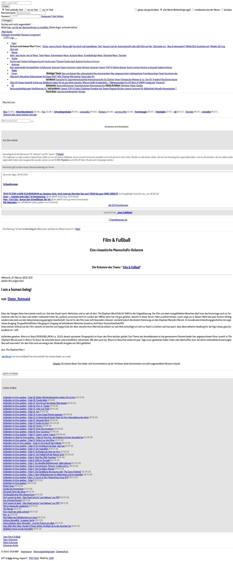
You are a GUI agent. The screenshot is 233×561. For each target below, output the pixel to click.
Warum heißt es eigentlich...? (96, 82)
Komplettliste (32, 67)
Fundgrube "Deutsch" (155, 82)
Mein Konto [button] (6, 31)
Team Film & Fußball (11, 536)
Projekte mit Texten (99, 88)
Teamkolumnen (81, 85)
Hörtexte (125, 85)
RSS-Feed (34, 558)
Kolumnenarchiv (97, 85)
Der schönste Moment (12, 500)
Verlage (81, 91)
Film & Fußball (131, 267)
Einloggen (7, 20)
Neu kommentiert (102, 73)
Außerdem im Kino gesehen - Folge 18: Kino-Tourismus (26, 431)
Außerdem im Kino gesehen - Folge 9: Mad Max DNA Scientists (29, 457)
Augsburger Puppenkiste (13, 488)
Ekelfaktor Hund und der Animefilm (18, 528)
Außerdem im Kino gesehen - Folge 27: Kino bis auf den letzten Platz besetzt (35, 403)
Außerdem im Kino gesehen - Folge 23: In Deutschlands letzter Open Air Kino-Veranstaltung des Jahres (46, 417)
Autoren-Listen (74, 67)
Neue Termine (119, 55)
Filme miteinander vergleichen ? (16, 506)
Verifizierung (38, 88)
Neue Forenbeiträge (87, 55)
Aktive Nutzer (119, 67)
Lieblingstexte (135, 73)
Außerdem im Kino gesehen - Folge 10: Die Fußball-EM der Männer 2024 (33, 454)
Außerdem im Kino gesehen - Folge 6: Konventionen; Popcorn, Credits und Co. (36, 466)
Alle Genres (75, 76)
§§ (13, 85)
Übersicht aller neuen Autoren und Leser (20, 114)
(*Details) (60, 154)
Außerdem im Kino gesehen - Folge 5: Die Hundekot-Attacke (28, 468)
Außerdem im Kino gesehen (14, 483)
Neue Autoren (70, 55)
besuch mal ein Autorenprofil (117, 46)
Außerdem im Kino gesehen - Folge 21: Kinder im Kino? (26, 423)
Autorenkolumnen (65, 85)
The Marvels (8, 508)
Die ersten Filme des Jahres (14, 491)
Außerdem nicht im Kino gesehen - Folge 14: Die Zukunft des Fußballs (32, 443)
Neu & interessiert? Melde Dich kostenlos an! (188, 46)
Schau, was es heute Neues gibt (57, 46)
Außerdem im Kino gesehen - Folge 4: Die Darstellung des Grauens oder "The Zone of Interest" (42, 471)
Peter (77, 229)
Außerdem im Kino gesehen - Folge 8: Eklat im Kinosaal (26, 460)
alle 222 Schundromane (118, 205)
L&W (51, 558)
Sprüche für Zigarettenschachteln (72, 79)
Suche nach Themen (54, 61)
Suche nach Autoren (73, 61)
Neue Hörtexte (104, 55)
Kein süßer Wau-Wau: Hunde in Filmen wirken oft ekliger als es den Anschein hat (37, 526)
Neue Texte (38, 55)
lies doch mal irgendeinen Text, (87, 46)
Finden (6, 6)
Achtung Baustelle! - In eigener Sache (18, 520)
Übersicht (14, 76)
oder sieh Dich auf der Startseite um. (148, 46)
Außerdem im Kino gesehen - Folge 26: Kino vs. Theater (26, 406)
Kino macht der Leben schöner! (16, 511)
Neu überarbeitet (85, 73)
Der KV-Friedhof (153, 79)
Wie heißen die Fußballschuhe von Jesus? (20, 517)
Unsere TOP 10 (106, 67)
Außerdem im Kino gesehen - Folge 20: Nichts (22, 426)
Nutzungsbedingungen (20, 88)
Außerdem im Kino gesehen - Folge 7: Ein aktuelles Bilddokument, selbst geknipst (37, 463)
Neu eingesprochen (120, 73)
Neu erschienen (69, 73)
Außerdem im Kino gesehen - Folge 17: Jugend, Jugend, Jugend (29, 434)
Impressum (26, 551)
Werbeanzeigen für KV (120, 82)
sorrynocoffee (120, 111)
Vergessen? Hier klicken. (52, 16)
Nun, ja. (6, 514)
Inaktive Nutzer (165, 67)
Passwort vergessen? (31, 34)
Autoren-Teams (59, 67)
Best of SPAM (138, 82)
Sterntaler (189, 111)
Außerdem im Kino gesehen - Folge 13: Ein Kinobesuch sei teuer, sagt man (34, 446)
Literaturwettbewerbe (67, 91)
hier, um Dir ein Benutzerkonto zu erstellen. (28, 27)
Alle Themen (63, 76)
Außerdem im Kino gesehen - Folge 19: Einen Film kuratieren (28, 428)
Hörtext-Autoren (90, 67)
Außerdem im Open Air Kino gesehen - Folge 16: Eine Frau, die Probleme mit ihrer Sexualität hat (43, 437)
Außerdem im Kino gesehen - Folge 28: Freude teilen (25, 400)
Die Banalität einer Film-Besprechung (18, 494)
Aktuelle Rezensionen (164, 88)
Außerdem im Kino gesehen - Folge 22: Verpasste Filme (26, 420)
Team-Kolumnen (10, 539)
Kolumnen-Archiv (10, 545)
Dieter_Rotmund (19, 299)
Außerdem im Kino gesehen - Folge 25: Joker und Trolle (26, 408)
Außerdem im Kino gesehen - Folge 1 (18, 480)
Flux (43, 111)
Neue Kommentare (54, 55)
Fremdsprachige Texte (153, 73)
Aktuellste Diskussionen (31, 76)
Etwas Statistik (25, 82)
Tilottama (102, 111)
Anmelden (16, 34)
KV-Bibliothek (147, 88)
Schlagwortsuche (36, 61)
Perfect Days (8, 486)
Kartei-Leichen (133, 67)
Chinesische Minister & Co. (133, 79)
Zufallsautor (46, 67)
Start (14, 43)
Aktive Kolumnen (10, 542)
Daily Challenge (82, 88)
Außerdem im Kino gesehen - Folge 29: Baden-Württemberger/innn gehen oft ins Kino (39, 397)
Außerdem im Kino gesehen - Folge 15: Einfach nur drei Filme (28, 440)
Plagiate (113, 88)
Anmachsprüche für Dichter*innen (104, 79)
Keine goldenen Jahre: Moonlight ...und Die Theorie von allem (29, 523)
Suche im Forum (91, 61)
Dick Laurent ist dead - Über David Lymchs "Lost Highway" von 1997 (31, 497)
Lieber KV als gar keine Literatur (67, 82)
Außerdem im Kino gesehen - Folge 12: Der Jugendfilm (25, 448)
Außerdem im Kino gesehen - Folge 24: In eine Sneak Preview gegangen (33, 414)
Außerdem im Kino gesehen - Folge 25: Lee (21, 411)
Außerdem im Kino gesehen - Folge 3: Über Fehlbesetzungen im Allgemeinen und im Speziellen (43, 474)
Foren (14, 73)
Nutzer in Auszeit (149, 67)
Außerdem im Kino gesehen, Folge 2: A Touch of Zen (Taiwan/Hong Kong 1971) (36, 477)
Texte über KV (87, 76)
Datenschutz (62, 551)
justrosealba (85, 111)
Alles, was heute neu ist (21, 55)
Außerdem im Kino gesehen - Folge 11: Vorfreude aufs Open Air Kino (31, 451)
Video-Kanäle (136, 85)
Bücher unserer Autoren (128, 88)
